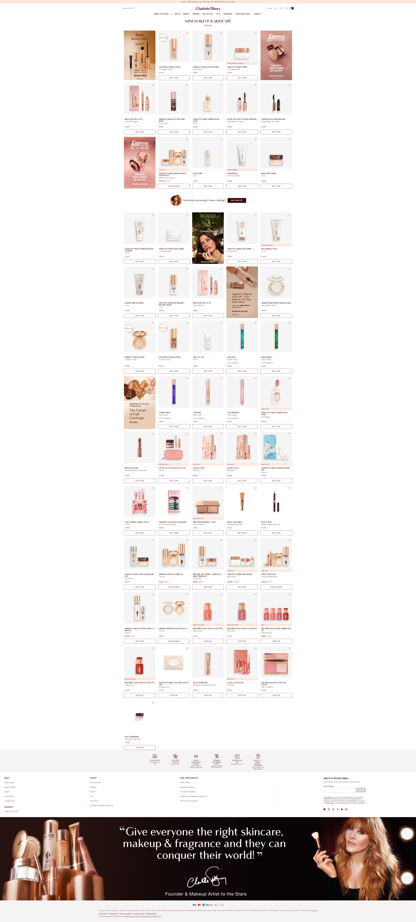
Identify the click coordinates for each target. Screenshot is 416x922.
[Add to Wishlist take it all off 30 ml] (221, 323)
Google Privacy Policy (133, 916)
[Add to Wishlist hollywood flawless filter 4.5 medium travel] (187, 33)
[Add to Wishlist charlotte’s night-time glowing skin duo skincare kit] (153, 540)
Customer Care (95, 782)
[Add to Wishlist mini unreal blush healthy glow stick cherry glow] (153, 648)
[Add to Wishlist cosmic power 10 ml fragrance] (187, 378)
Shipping (93, 787)
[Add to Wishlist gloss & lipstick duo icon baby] (255, 648)
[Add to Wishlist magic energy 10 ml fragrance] (289, 323)
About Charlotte (10, 787)
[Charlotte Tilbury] (208, 8)
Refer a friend (185, 782)
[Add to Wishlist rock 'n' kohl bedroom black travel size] (289, 488)
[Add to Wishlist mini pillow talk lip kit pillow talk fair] (221, 269)
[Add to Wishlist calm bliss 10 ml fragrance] (255, 323)
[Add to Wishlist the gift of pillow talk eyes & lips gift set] (187, 434)
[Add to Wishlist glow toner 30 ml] (221, 139)
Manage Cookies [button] (152, 913)
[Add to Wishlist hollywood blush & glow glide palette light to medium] (289, 648)
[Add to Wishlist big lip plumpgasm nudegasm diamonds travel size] (221, 648)
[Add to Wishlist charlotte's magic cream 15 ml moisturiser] (255, 33)
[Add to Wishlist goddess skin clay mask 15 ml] (153, 269)
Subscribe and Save (187, 787)
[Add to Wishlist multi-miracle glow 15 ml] (289, 214)
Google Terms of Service (150, 916)
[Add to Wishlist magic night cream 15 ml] (289, 139)
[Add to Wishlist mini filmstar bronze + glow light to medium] (221, 488)
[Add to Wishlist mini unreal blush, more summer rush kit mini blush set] (289, 594)
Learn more (208, 25)
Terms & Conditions (126, 913)
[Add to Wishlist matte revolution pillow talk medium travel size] (153, 434)
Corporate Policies (139, 913)
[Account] (275, 8)
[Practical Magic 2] (208, 263)
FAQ (91, 796)
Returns (93, 792)
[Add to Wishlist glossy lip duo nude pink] (255, 434)
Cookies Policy (9, 801)
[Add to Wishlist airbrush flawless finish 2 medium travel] (153, 323)
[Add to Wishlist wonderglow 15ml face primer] (255, 139)
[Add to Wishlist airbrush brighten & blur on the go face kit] (187, 594)
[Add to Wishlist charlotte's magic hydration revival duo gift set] (289, 434)
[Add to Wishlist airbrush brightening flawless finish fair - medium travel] (289, 269)
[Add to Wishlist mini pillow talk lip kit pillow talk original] (153, 85)
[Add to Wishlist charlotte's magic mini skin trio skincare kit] (255, 540)
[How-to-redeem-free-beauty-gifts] (139, 79)
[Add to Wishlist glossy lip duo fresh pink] (221, 434)
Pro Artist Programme (188, 792)
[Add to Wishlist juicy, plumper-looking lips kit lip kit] (153, 488)
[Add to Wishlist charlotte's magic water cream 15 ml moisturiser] (187, 214)
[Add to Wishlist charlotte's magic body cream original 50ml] (255, 214)
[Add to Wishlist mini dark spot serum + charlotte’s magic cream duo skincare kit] (221, 540)
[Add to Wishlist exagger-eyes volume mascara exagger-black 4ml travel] (289, 85)
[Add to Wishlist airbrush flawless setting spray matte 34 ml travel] (187, 85)
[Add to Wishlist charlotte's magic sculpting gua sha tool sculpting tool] (187, 648)
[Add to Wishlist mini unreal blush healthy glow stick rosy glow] (255, 594)
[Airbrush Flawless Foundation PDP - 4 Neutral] (139, 428)
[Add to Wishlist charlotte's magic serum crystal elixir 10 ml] (221, 85)
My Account (94, 801)
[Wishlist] (280, 8)
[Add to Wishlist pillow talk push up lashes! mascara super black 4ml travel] (255, 85)
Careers (7, 792)
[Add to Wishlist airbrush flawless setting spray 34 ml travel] (221, 33)
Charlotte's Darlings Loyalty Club (102, 805)
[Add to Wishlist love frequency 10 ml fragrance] (255, 378)
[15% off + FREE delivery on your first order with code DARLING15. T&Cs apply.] (242, 317)
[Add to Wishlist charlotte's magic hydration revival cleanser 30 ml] (153, 214)
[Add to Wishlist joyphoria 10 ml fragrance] (221, 378)
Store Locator (9, 782)
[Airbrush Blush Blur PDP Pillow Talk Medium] (139, 188)
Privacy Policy (9, 796)
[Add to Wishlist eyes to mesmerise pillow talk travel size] (153, 702)
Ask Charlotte (237, 200)
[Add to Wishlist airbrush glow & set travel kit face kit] (187, 540)
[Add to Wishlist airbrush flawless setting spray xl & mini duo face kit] (153, 594)
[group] (156, 761)
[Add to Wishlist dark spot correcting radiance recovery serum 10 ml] (187, 269)
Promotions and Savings (189, 801)
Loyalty (269, 8)
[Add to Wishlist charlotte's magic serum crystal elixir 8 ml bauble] (289, 378)
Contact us (314, 910)
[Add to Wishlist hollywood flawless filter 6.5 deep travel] (187, 323)
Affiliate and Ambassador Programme (193, 796)
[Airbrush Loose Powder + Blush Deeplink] (276, 79)
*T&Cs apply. (328, 797)
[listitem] (163, 14)
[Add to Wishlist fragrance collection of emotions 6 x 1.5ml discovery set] (187, 488)
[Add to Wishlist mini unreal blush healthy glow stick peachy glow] (221, 594)
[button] (286, 8)
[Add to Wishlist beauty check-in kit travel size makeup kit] (289, 540)
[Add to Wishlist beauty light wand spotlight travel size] (255, 488)
